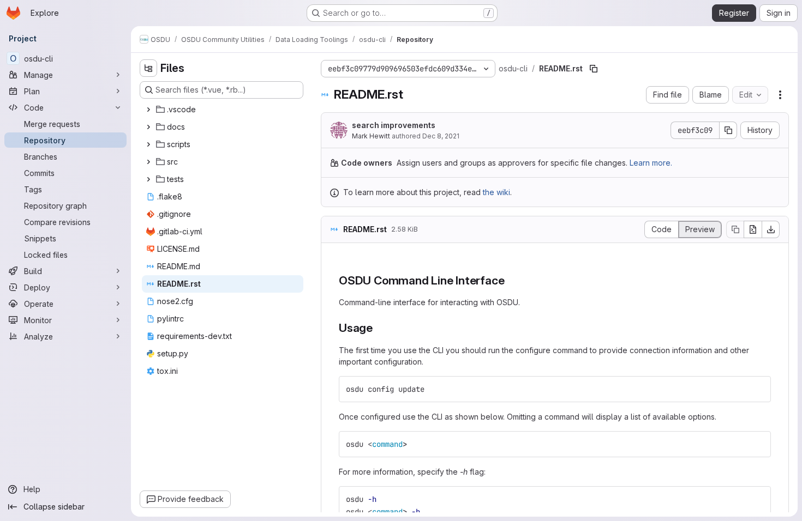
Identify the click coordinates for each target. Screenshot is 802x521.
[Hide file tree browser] (148, 68)
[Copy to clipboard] (758, 389)
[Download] (771, 229)
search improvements (393, 125)
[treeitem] (222, 109)
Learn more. (651, 162)
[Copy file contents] (735, 229)
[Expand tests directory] (148, 179)
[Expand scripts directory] (148, 144)
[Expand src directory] (148, 161)
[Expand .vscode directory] (148, 109)
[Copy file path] (593, 68)
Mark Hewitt (371, 136)
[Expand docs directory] (148, 127)
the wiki (496, 192)
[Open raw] (753, 229)
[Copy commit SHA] (728, 130)
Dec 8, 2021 (440, 136)
